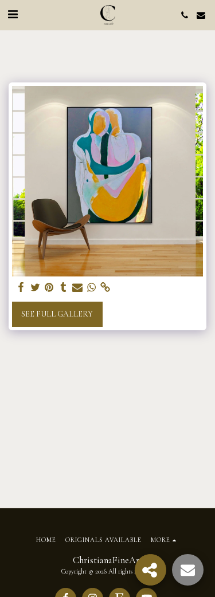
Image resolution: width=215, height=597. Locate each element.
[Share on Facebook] (21, 287)
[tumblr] (63, 287)
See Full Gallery (57, 314)
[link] (105, 287)
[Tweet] (35, 287)
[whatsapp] (92, 287)
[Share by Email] (77, 287)
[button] (12, 15)
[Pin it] (49, 287)
